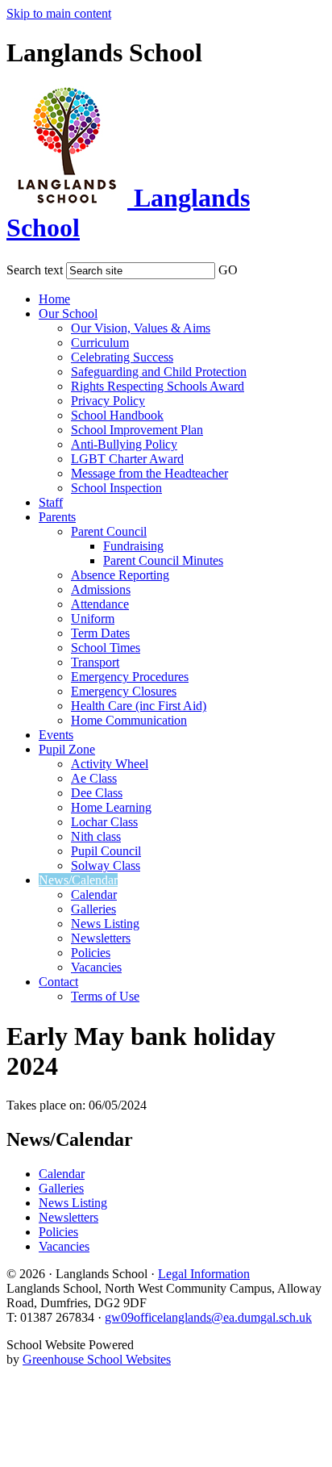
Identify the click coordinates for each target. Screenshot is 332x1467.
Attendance (100, 604)
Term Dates (100, 633)
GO (228, 270)
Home (54, 299)
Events (56, 735)
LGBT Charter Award (127, 459)
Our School (68, 313)
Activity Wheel (109, 764)
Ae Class (94, 778)
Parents (57, 517)
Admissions (101, 589)
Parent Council (109, 531)
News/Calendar (78, 880)
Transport (95, 662)
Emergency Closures (123, 691)
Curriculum (100, 342)
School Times (105, 647)
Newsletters (101, 938)
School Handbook (117, 415)
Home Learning (111, 807)
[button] (248, 267)
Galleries (93, 909)
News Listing (105, 923)
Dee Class (96, 793)
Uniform (92, 618)
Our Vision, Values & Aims (140, 328)
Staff (51, 502)
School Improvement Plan (137, 430)
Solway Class (105, 865)
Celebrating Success (122, 357)
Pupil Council (106, 851)
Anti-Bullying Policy (124, 444)
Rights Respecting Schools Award (157, 386)
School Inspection (116, 488)
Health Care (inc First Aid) (138, 706)
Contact (58, 981)
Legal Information (204, 1274)
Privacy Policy (108, 401)
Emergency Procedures (130, 676)
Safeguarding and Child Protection (159, 371)
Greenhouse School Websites (97, 1359)
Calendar (94, 894)
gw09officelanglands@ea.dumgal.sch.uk (208, 1317)
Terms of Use (105, 996)
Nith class (96, 836)
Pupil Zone (67, 749)
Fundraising (133, 546)
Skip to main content (58, 13)
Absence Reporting (120, 575)
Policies (90, 952)
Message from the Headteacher (149, 473)
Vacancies (96, 967)
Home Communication (129, 720)
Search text (34, 270)
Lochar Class (104, 822)
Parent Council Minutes (163, 560)
